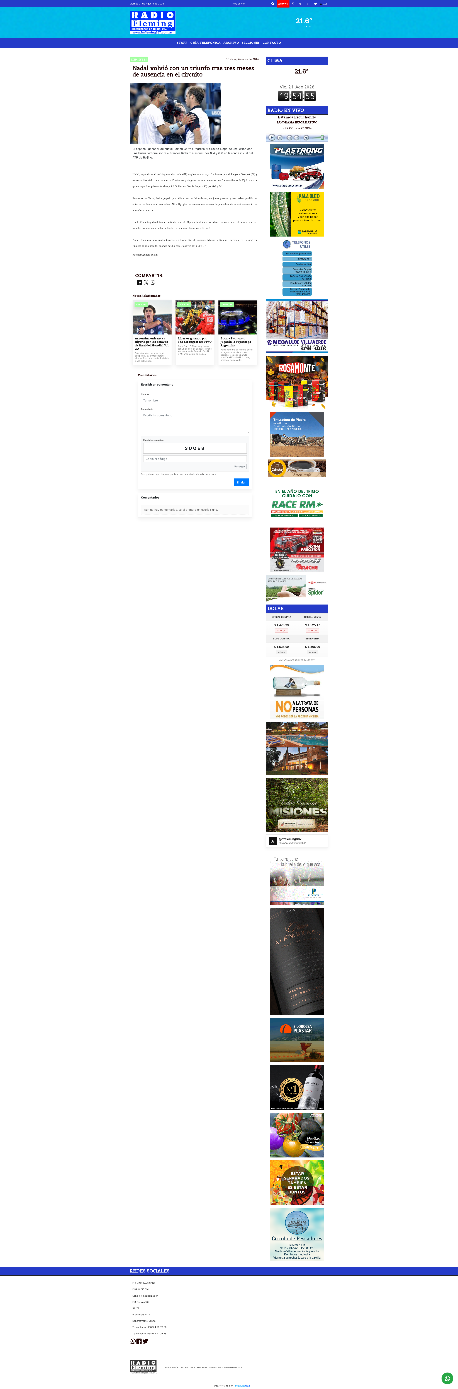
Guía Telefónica (205, 42)
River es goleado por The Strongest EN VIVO (195, 340)
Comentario (147, 409)
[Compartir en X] (146, 283)
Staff (182, 42)
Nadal (187, 50)
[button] (273, 3)
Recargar (239, 466)
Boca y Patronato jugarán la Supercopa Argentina (236, 342)
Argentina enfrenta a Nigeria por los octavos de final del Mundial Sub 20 (152, 344)
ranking (203, 50)
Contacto (272, 42)
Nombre (145, 394)
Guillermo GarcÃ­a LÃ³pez (257, 50)
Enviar (241, 482)
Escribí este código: (153, 440)
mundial (221, 50)
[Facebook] (308, 3)
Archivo (231, 42)
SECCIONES (251, 42)
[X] (300, 3)
